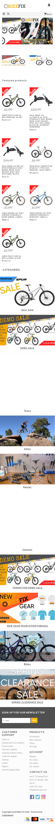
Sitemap (5, 760)
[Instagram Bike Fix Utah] (43, 797)
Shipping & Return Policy (12, 753)
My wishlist (34, 766)
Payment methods (9, 749)
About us (5, 739)
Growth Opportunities (11, 770)
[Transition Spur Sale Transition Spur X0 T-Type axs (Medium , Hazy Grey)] (41, 151)
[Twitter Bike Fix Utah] (38, 797)
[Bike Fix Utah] (14, 7)
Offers (32, 743)
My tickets (34, 763)
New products (35, 740)
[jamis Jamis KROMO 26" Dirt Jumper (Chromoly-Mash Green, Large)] (13, 198)
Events (4, 763)
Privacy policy (7, 746)
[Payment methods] (27, 819)
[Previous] (6, 28)
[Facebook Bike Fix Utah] (32, 797)
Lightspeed (7, 815)
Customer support (9, 756)
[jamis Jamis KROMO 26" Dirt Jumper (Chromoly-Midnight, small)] (41, 198)
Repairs (5, 766)
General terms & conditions (13, 743)
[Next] (49, 28)
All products (35, 736)
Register (33, 756)
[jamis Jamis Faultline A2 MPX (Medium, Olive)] (13, 100)
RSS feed (33, 747)
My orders (34, 760)
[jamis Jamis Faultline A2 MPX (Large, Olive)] (13, 241)
